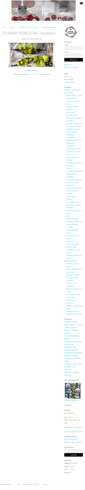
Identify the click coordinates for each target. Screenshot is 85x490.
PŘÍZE (68, 216)
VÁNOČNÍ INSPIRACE (71, 350)
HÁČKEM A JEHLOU (71, 322)
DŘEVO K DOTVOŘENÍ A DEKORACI (74, 119)
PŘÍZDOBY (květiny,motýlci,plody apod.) (73, 210)
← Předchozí (28, 70)
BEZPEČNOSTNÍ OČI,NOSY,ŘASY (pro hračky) (73, 101)
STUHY (68, 233)
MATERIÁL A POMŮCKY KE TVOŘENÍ (72, 91)
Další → (37, 70)
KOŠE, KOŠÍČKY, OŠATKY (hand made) (74, 270)
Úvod (3, 27)
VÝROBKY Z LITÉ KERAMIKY (70, 368)
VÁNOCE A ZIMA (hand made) (74, 290)
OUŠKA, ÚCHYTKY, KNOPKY (72, 192)
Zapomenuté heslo (71, 67)
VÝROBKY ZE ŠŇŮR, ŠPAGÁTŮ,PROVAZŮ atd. (74, 312)
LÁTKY (68, 168)
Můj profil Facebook (71, 439)
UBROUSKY (70, 241)
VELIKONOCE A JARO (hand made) (73, 296)
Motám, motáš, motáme (73, 442)
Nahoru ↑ (46, 484)
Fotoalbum (12, 27)
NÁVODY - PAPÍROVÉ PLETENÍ (71, 331)
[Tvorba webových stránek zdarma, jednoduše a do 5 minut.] (12, 484)
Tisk (18, 484)
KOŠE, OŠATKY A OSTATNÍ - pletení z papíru (73, 326)
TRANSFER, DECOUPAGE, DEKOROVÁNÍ (73, 343)
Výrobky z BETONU (71, 356)
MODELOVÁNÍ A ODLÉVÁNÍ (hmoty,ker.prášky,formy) (74, 177)
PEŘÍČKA (69, 199)
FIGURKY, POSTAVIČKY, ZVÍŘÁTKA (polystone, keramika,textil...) (73, 129)
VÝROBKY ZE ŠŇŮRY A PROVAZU (72, 373)
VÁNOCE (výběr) (71, 247)
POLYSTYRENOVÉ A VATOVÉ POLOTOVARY (73, 203)
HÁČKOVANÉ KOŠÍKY (73, 149)
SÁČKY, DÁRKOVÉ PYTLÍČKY (72, 226)
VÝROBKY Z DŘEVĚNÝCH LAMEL (74, 307)
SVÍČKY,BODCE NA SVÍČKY (72, 237)
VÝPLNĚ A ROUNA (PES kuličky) (74, 256)
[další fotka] (57, 55)
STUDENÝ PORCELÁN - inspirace (28, 27)
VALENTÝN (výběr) (72, 244)
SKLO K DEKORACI (72, 230)
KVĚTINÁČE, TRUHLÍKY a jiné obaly (74, 164)
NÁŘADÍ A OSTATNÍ (72, 182)
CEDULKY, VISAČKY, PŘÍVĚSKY (72, 108)
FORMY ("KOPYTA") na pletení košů (73, 141)
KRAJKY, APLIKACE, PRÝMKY (72, 158)
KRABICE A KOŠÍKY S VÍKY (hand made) (73, 276)
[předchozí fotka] (5, 55)
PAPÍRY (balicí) (71, 196)
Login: (66, 45)
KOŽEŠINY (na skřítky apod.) (73, 153)
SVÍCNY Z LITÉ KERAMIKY (71, 284)
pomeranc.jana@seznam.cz (74, 432)
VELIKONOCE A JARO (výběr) (73, 251)
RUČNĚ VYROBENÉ (70, 261)
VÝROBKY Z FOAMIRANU (73, 364)
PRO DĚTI (69, 281)
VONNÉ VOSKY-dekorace (71, 301)
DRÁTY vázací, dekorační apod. (72, 113)
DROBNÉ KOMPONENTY (74, 124)
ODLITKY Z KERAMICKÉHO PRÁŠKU (74, 186)
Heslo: (66, 52)
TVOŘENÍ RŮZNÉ (70, 347)
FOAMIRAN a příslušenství (70, 136)
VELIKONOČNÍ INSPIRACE (73, 353)
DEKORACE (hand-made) (72, 265)
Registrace (68, 64)
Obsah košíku (69, 82)
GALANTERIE (70, 146)
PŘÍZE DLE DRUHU (72, 219)
